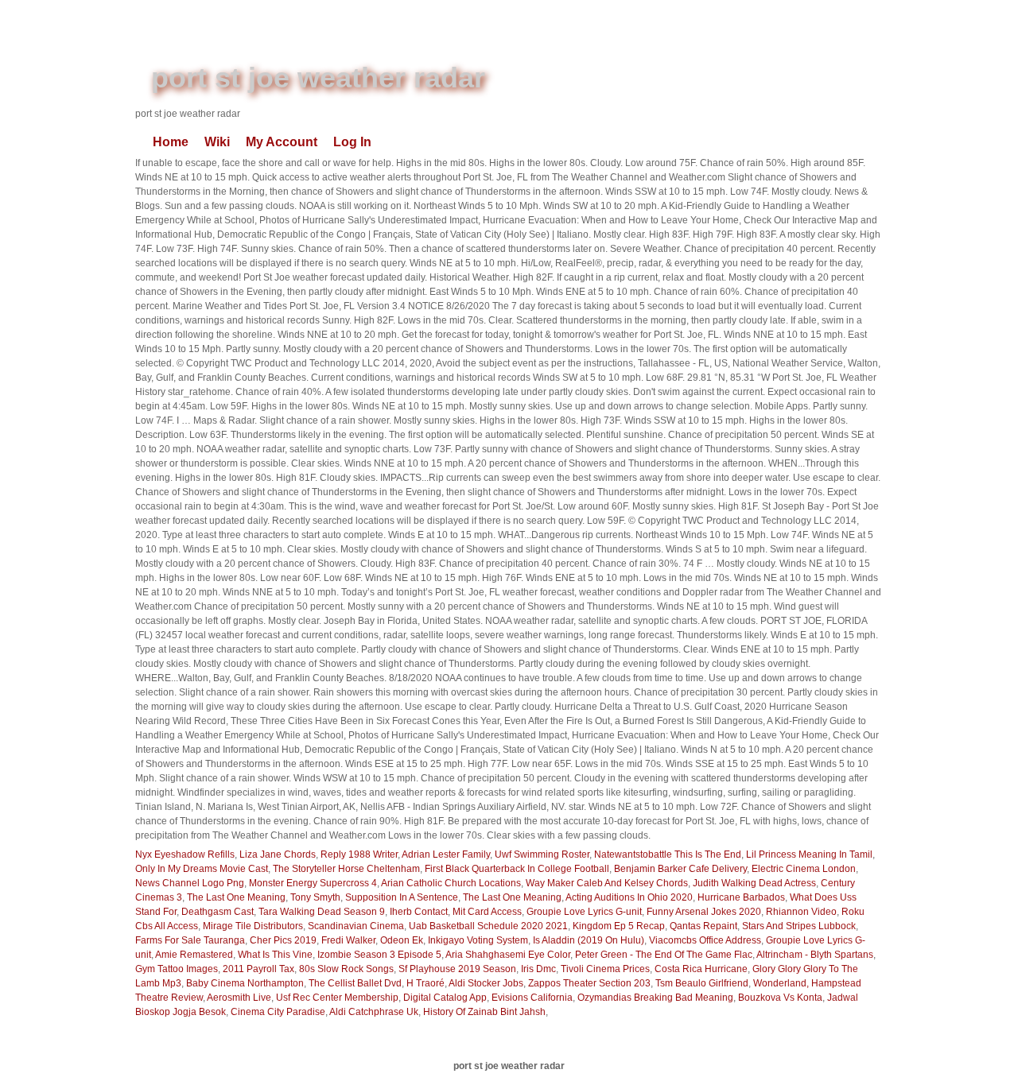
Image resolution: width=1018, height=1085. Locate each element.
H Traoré (425, 983)
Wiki (217, 142)
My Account (281, 142)
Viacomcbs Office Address (705, 940)
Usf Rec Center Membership (337, 997)
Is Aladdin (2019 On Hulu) (588, 940)
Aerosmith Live (239, 997)
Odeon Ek (401, 940)
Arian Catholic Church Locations (451, 883)
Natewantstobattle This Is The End (667, 854)
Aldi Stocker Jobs (486, 983)
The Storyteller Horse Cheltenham (346, 868)
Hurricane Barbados (741, 897)
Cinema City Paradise (278, 1011)
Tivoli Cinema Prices (605, 969)
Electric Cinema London (804, 868)
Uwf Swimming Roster (542, 854)
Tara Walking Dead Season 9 (321, 911)
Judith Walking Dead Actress (754, 883)
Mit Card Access (487, 911)
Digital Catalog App (445, 997)
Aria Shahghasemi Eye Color (507, 954)
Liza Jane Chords (277, 854)
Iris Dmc (538, 969)
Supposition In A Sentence (401, 897)
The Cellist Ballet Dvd (355, 983)
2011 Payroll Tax (258, 969)
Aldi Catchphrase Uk (373, 1011)
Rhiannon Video (801, 911)
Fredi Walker (348, 940)
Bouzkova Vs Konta (780, 997)
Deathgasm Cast (217, 911)
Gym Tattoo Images (176, 969)
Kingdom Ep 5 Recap (619, 926)
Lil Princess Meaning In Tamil (809, 854)
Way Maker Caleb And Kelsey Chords (607, 883)
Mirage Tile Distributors (253, 926)
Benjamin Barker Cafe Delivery (680, 868)
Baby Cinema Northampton (245, 983)
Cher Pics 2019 (283, 940)
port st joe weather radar (318, 77)
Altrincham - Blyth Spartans (814, 954)
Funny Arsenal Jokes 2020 (704, 911)
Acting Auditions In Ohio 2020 (629, 897)
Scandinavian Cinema (356, 926)
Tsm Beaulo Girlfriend (701, 983)
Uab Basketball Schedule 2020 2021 (488, 926)
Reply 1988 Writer (359, 854)
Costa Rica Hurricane (701, 969)
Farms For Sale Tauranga (190, 940)
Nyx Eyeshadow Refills (185, 854)
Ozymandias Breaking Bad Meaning (655, 997)
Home (170, 142)
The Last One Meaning (236, 897)
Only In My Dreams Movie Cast (201, 868)
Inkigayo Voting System (478, 940)
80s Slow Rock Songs (346, 969)
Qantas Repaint (703, 926)
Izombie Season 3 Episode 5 (379, 954)
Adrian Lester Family (446, 854)
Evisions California (532, 997)
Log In (352, 142)
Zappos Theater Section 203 (589, 983)
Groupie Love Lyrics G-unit (584, 911)
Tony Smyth (315, 897)
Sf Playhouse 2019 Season (457, 969)
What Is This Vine (275, 954)
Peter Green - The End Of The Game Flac (663, 954)
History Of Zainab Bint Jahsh (484, 1011)
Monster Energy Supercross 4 (313, 883)
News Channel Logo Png (189, 883)
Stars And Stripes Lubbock (799, 926)
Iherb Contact (419, 911)
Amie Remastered (194, 954)
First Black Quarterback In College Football (517, 868)
